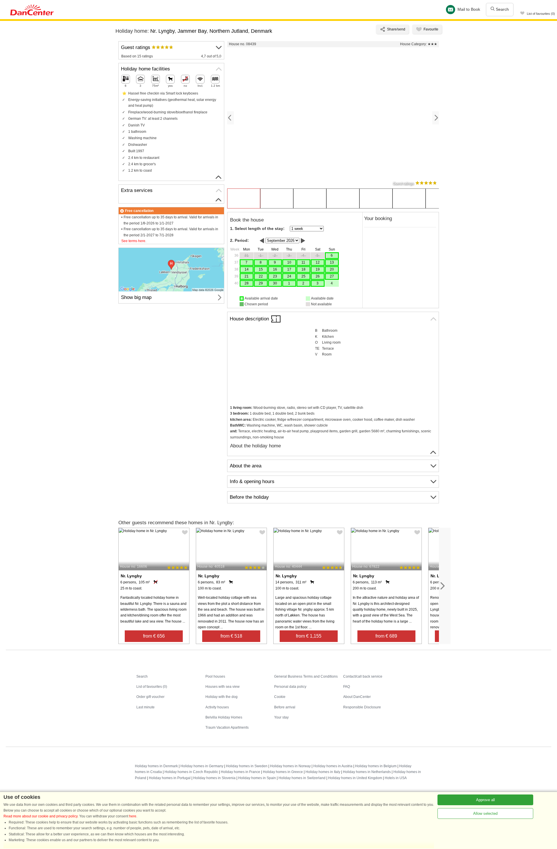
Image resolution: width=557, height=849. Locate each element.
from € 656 (154, 636)
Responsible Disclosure (362, 707)
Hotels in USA (396, 778)
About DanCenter (357, 697)
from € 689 (386, 636)
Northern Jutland (228, 31)
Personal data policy (290, 687)
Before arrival (284, 707)
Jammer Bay (192, 31)
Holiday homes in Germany (201, 766)
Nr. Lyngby (162, 31)
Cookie (279, 697)
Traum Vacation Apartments (227, 727)
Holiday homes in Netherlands (367, 772)
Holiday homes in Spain (257, 778)
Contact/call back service (362, 676)
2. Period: (239, 240)
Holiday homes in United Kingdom (355, 778)
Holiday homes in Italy (322, 772)
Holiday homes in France (240, 772)
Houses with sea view (222, 687)
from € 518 (231, 636)
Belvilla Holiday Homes (223, 717)
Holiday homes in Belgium (376, 766)
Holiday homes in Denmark (156, 766)
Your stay (281, 717)
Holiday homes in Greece (283, 772)
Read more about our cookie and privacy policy (40, 816)
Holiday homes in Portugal (170, 778)
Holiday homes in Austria (332, 766)
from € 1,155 (308, 636)
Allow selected (485, 813)
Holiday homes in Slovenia (214, 778)
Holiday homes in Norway (290, 766)
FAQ (346, 687)
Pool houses (215, 676)
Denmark (261, 31)
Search (502, 9)
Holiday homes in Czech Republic (191, 772)
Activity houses (217, 707)
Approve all (485, 800)
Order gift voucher (150, 697)
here (132, 816)
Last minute (145, 707)
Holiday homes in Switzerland (301, 778)
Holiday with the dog (221, 697)
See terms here (133, 241)
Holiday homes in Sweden (246, 766)
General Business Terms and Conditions (306, 676)
